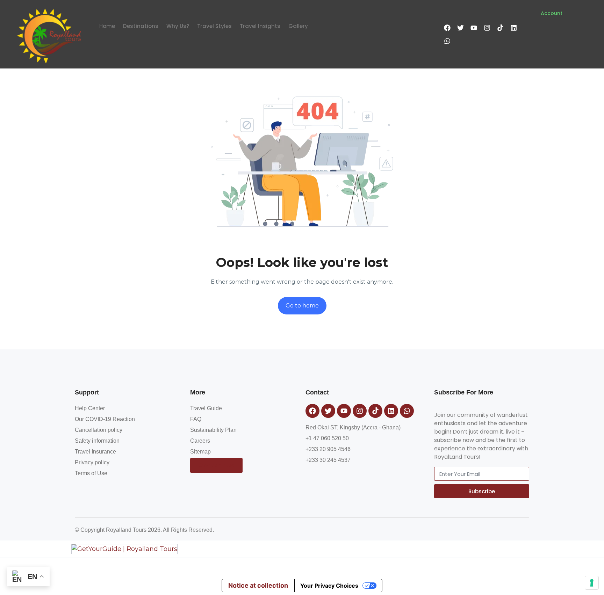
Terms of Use (91, 473)
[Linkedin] (513, 27)
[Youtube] (473, 27)
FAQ (195, 419)
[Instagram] (487, 27)
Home (107, 26)
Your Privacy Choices (329, 585)
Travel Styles (214, 26)
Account (551, 13)
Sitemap (200, 452)
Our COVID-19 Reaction (105, 419)
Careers (200, 441)
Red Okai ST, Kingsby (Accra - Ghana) (353, 427)
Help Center (90, 408)
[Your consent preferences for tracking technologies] (591, 582)
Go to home (302, 305)
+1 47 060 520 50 (327, 438)
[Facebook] (447, 27)
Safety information (97, 441)
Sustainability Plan (213, 430)
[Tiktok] (500, 27)
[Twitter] (460, 27)
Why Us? (177, 26)
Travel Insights (260, 26)
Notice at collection (258, 585)
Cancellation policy (98, 430)
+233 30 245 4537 (328, 460)
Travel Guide (206, 408)
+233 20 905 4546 (328, 449)
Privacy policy (92, 462)
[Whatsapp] (447, 41)
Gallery (298, 26)
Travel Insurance (95, 452)
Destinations (140, 26)
